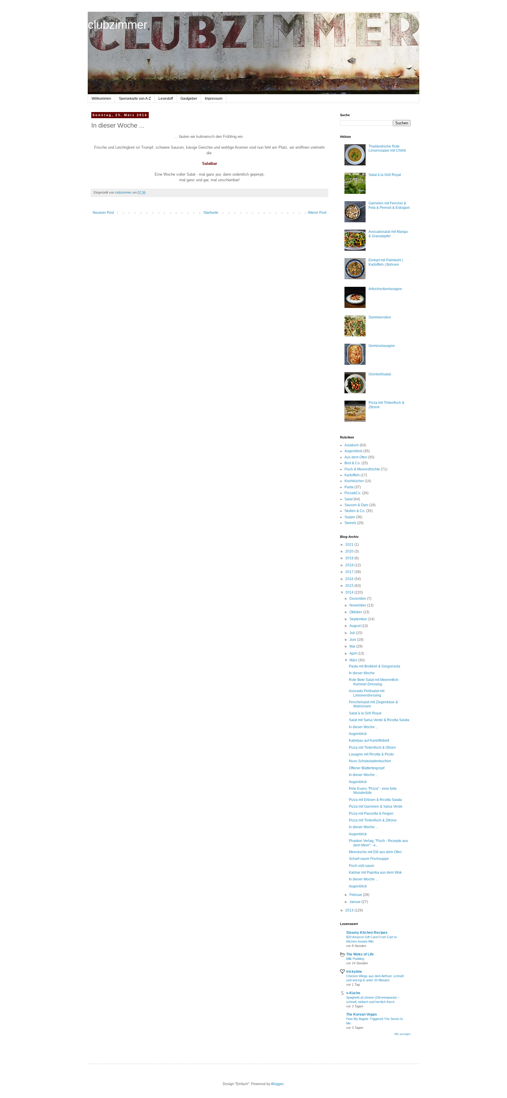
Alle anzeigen (402, 1034)
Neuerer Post (103, 213)
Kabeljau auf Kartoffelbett (369, 740)
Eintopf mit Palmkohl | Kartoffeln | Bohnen (386, 262)
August (355, 626)
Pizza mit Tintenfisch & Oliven (372, 747)
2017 (349, 572)
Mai (352, 646)
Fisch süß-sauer (361, 866)
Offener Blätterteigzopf (366, 768)
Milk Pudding (355, 958)
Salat (348, 499)
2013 (349, 910)
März (353, 660)
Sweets (350, 523)
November (358, 605)
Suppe (349, 517)
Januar (355, 902)
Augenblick (353, 451)
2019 (349, 558)
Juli (352, 633)
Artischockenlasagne (385, 289)
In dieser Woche (362, 673)
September (358, 619)
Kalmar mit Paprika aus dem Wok (375, 872)
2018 (349, 565)
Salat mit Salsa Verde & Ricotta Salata (379, 720)
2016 (349, 579)
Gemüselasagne (382, 346)
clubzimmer (117, 24)
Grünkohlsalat (380, 374)
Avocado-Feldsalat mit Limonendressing (366, 693)
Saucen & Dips (356, 505)
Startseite (210, 213)
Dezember (358, 599)
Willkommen (101, 98)
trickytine (354, 972)
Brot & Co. (352, 463)
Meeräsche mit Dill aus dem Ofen (375, 852)
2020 (349, 551)
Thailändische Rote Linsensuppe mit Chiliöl (387, 148)
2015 (349, 586)
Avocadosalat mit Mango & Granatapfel (388, 234)
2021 (349, 545)
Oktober (356, 612)
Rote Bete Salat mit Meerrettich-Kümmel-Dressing (374, 682)
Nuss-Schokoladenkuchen (370, 761)
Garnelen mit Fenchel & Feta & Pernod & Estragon (389, 205)
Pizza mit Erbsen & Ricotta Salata (375, 800)
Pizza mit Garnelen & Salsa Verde (376, 806)
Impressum (213, 98)
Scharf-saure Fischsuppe (369, 859)
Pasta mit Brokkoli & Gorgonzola (374, 666)
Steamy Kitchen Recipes (367, 933)
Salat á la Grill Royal (385, 175)
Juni (353, 640)
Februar (356, 895)
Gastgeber (188, 98)
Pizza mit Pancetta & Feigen (371, 813)
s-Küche (353, 993)
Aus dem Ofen (355, 457)
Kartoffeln (352, 475)
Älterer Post (317, 213)
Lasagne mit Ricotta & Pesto (371, 754)
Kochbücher (354, 481)
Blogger (277, 1084)
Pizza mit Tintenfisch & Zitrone (373, 820)
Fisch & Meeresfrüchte (362, 469)
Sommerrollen (380, 317)
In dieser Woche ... (363, 727)
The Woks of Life (360, 954)
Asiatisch (351, 445)
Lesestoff (165, 98)
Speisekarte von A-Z (135, 98)
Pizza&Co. (352, 493)
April (353, 653)
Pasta (349, 487)
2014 (349, 592)
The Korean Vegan (361, 1014)
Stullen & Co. (354, 511)
